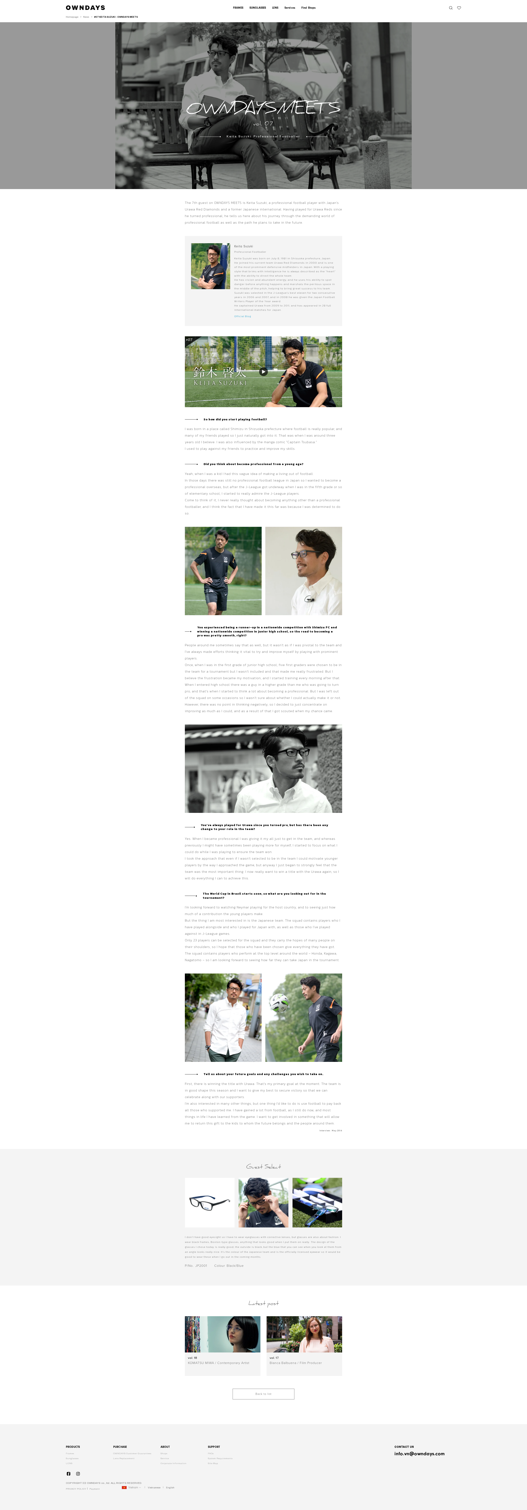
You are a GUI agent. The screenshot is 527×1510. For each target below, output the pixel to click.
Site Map (213, 1463)
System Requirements (220, 1458)
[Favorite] (459, 8)
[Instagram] (78, 1473)
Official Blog (242, 316)
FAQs (211, 1453)
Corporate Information (174, 1463)
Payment (95, 1489)
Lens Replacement (124, 1458)
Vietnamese (154, 1488)
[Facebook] (68, 1473)
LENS (69, 1463)
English (170, 1488)
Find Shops (308, 7)
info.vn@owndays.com (419, 1453)
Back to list (263, 1394)
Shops (164, 1453)
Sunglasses (72, 1458)
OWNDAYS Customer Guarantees (132, 1453)
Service (165, 1458)
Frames (70, 1453)
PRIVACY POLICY (76, 1489)
